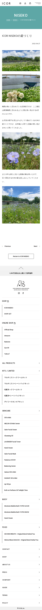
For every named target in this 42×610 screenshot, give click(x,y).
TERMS (5, 595)
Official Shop (8, 330)
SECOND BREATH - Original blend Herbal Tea (19, 534)
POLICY (5, 603)
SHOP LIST (7, 314)
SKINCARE (6, 411)
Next (35, 246)
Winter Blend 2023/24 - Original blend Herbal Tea (21, 540)
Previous (8, 246)
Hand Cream (8, 448)
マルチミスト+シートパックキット (17, 383)
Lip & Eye (7, 484)
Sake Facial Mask (10, 454)
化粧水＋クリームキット (13, 389)
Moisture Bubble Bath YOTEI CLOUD (16, 506)
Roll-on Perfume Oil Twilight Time (16, 490)
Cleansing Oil (8, 436)
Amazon (7, 336)
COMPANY (6, 580)
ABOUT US (6, 564)
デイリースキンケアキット (14, 402)
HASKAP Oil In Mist (10, 478)
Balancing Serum (10, 466)
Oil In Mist (7, 417)
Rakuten (7, 342)
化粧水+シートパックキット (14, 396)
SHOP (4, 557)
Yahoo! (7, 354)
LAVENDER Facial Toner (12, 442)
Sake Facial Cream (10, 430)
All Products (8, 363)
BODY (4, 499)
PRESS (4, 572)
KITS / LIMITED (8, 371)
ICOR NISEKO (8, 308)
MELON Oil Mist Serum (12, 423)
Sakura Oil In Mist (10, 472)
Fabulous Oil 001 (10, 460)
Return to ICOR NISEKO (21, 256)
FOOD (4, 527)
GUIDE (4, 587)
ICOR (20, 608)
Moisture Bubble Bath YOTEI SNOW (16, 512)
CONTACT (6, 549)
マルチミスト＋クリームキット (15, 377)
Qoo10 (6, 348)
